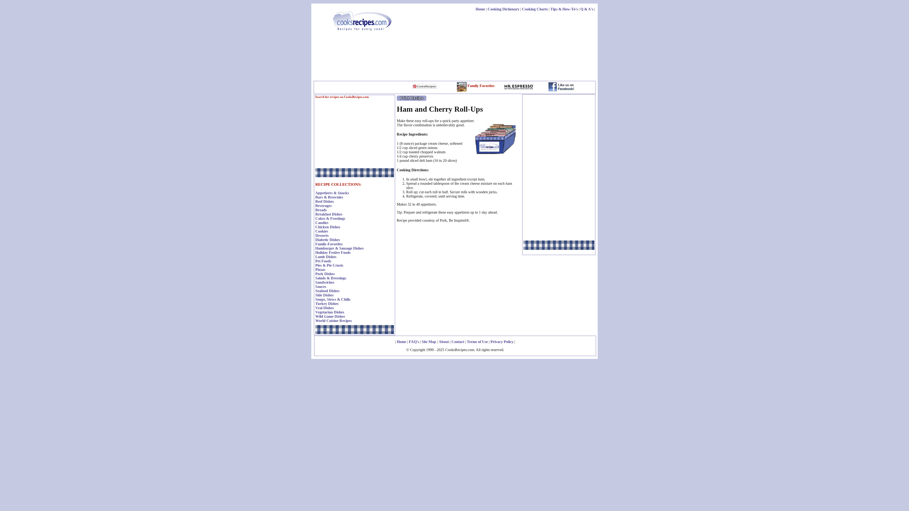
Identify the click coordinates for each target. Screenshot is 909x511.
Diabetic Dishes (327, 240)
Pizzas (320, 270)
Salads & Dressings (330, 278)
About (444, 342)
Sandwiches (324, 282)
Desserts (322, 235)
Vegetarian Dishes (329, 312)
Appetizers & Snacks (332, 193)
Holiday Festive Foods (333, 253)
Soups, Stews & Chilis (332, 299)
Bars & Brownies (329, 197)
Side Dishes (324, 295)
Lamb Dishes (325, 257)
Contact (457, 342)
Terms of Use (477, 342)
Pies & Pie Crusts (329, 265)
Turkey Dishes (327, 304)
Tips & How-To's (564, 9)
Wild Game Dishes (330, 316)
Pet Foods (323, 261)
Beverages (323, 206)
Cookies (321, 231)
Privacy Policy (501, 342)
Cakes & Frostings (330, 218)
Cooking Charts (535, 9)
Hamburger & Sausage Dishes (339, 248)
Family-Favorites (329, 244)
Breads (321, 210)
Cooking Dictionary (503, 9)
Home (480, 9)
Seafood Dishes (327, 291)
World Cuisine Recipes (333, 321)
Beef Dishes (324, 201)
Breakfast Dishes (328, 214)
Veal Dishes (324, 308)
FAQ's (414, 342)
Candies (321, 223)
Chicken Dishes (327, 227)
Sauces (320, 287)
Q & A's (586, 9)
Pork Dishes (325, 274)
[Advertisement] (509, 47)
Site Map (429, 342)
